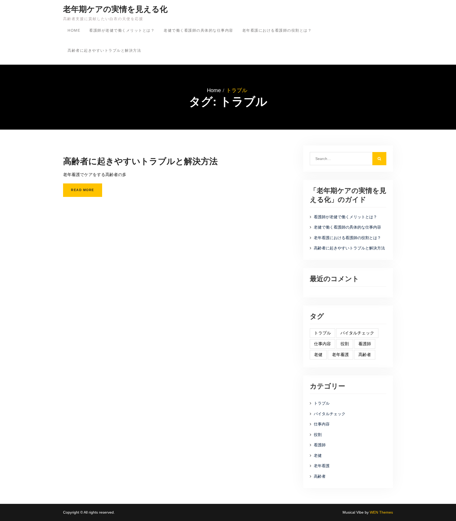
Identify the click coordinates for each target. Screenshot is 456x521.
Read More (82, 190)
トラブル (322, 333)
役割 (344, 344)
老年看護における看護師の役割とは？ (277, 30)
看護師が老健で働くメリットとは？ (122, 30)
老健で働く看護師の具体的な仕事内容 (198, 30)
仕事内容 (322, 344)
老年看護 (340, 354)
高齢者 (364, 354)
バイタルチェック (357, 333)
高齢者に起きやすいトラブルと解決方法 (104, 50)
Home (74, 30)
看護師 (364, 344)
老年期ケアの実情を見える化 (115, 9)
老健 (318, 354)
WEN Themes (381, 512)
